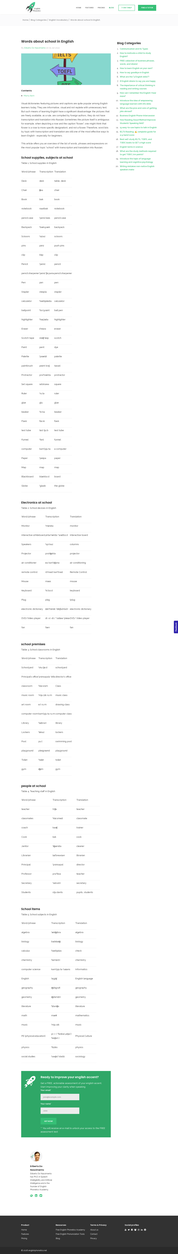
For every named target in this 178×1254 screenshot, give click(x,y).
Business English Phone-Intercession (137, 115)
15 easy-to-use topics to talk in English (138, 127)
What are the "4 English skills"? (134, 77)
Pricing (101, 7)
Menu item (29, 95)
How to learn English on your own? (136, 68)
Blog (111, 7)
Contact (93, 1234)
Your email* (46, 1090)
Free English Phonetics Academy (70, 1230)
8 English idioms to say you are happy (138, 81)
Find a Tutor (147, 7)
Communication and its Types (134, 49)
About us (94, 1230)
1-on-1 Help (127, 7)
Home (78, 7)
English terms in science (131, 147)
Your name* (46, 1104)
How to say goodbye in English (134, 72)
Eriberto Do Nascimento (35, 48)
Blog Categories (129, 43)
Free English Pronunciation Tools (70, 1234)
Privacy (93, 1238)
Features (89, 7)
